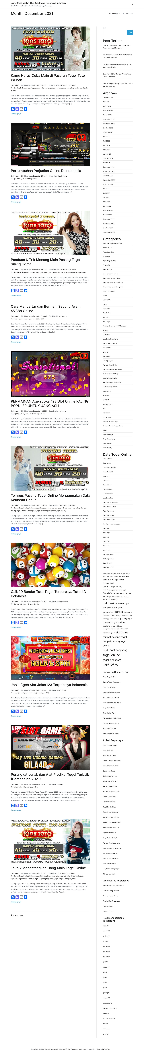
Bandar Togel (107, 269)
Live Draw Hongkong (110, 339)
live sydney (107, 348)
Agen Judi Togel (115, 576)
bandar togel (108, 583)
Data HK (126, 596)
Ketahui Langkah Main (110, 858)
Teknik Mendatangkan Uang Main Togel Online (48, 868)
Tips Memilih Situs (109, 807)
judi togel (118, 607)
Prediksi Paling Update (111, 891)
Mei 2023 (106, 145)
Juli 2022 (106, 189)
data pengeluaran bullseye (112, 278)
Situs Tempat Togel (109, 745)
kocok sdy (106, 550)
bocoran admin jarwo (110, 274)
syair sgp (106, 936)
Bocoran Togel (108, 911)
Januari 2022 (107, 215)
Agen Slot (106, 256)
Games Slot (107, 300)
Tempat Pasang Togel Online (113, 426)
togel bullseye (108, 434)
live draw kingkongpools (111, 524)
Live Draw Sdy (108, 493)
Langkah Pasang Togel (111, 869)
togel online (67, 88)
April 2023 (106, 150)
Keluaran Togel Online (110, 896)
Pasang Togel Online (110, 365)
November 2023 (109, 123)
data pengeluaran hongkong (113, 282)
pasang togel (38, 272)
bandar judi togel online (22, 604)
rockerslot (106, 1013)
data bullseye (107, 596)
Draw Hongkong (108, 291)
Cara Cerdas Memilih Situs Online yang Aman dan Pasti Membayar (116, 46)
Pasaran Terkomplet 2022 (112, 718)
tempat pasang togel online (67, 272)
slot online (25, 179)
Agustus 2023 (108, 132)
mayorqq (106, 619)
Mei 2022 (106, 197)
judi (127, 604)
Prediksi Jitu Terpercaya (111, 901)
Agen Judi (106, 576)
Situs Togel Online (109, 687)
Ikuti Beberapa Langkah (111, 791)
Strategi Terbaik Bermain (111, 822)
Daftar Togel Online (109, 796)
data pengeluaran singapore (113, 287)
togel (61, 784)
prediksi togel (116, 626)
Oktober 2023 (108, 128)
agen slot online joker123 (33, 693)
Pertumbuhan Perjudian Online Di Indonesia (46, 171)
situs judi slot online (109, 629)
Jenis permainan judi (110, 776)
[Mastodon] (17, 109)
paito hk (106, 537)
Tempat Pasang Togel (110, 421)
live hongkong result (110, 343)
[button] (132, 4)
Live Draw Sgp (108, 498)
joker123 (41, 414)
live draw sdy (106, 615)
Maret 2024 (107, 106)
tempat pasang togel (55, 88)
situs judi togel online (21, 787)
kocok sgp (106, 546)
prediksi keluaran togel (111, 374)
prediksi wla (107, 391)
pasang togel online (40, 88)
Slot (104, 408)
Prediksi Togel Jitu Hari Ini (112, 382)
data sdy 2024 (108, 559)
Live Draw (106, 335)
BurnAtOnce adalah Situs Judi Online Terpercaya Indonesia (38, 3)
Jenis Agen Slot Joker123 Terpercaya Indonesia (49, 685)
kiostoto (30, 88)
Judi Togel (106, 321)
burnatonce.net (123, 593)
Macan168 (106, 356)
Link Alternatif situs (109, 802)
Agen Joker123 (108, 252)
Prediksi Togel (108, 906)
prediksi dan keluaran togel (112, 369)
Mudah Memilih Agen (110, 853)
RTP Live (106, 395)
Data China (107, 463)
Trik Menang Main (109, 874)
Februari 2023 (108, 158)
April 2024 (106, 102)
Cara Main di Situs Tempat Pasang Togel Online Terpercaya (117, 75)
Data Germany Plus (109, 467)
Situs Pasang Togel (109, 755)
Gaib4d (105, 295)
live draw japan (108, 554)
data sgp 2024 (108, 567)
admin (17, 85)
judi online (17, 179)
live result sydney (127, 615)
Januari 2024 (107, 115)
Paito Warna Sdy (108, 515)
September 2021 (109, 232)
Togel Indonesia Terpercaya (112, 848)
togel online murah (77, 88)
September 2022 (109, 180)
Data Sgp (106, 480)
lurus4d (105, 352)
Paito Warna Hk (108, 511)
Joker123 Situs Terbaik (111, 817)
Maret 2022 (107, 206)
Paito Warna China (109, 506)
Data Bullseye (107, 459)
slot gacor (124, 629)
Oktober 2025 (108, 97)
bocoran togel (122, 590)
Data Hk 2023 (108, 472)
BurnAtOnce (18, 508)
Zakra (98, 1049)
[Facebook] (13, 109)
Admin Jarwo (107, 248)
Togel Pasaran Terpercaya (112, 703)
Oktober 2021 (108, 228)
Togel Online (71, 85)
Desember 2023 (108, 119)
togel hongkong (30, 511)
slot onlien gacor (109, 633)
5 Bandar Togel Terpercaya (112, 243)
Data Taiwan (107, 485)
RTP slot (106, 400)
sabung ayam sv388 (31, 319)
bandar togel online (112, 586)
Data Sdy (106, 476)
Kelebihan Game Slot (110, 781)
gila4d (105, 972)
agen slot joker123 (31, 414)
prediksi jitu (106, 626)
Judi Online (63, 85)
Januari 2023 (107, 162)
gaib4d (105, 962)
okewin (105, 1024)
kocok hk (106, 541)
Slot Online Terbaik (109, 728)
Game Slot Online (109, 771)
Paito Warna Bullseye (110, 502)
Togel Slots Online (109, 708)
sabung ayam (63, 316)
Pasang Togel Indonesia (111, 843)
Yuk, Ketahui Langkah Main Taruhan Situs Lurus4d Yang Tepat (117, 56)
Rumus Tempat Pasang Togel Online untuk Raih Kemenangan (118, 85)
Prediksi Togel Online (110, 387)
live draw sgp (116, 615)
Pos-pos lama (18, 915)
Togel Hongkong (109, 439)
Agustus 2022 (108, 184)
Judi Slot (106, 317)
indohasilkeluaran (20, 88)
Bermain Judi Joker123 (111, 827)
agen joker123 (19, 414)
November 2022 (109, 171)
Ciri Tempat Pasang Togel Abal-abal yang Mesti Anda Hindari (117, 65)
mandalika (45, 876)
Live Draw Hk (107, 489)
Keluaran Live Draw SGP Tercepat (114, 326)
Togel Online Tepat (109, 864)
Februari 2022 (108, 210)
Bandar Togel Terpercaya (110, 590)
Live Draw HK (128, 612)
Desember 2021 (108, 219)
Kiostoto (106, 330)
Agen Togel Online (109, 261)
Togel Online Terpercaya (111, 692)
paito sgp (106, 533)
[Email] (21, 109)
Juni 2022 (106, 193)
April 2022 (106, 202)
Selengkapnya (16, 114)
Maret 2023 (107, 154)
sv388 (41, 319)
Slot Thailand (107, 417)
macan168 (106, 998)
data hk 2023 (106, 599)
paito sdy (106, 528)
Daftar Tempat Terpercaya (112, 761)
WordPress (107, 1049)
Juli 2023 (106, 137)
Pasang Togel (107, 361)
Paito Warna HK (114, 619)
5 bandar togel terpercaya (111, 573)
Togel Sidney (107, 448)
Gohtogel (106, 308)
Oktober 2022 (108, 176)
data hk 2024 (107, 563)
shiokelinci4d (107, 1003)
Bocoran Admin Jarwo (111, 723)
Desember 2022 (108, 167)
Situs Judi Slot (108, 750)
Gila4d (105, 304)
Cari (104, 28)
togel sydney (61, 511)
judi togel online (108, 612)
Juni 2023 (106, 141)
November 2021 (108, 223)
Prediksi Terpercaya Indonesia (113, 885)
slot (118, 629)
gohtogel (106, 993)
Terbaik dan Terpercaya (111, 812)
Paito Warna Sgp (109, 519)
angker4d (125, 576)
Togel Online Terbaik (110, 838)
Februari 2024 (108, 110)
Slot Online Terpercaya (111, 697)
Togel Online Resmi (109, 713)
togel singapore (50, 511)
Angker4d (106, 265)
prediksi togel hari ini (110, 378)
